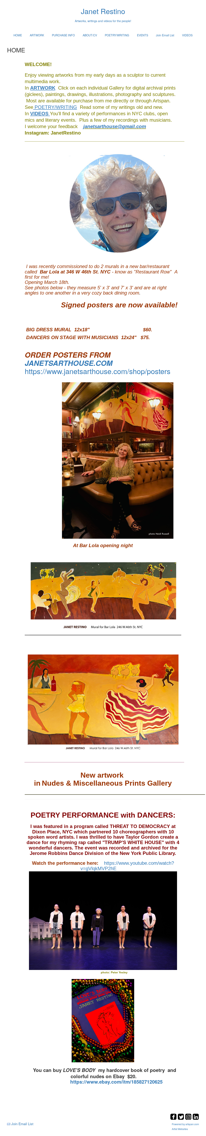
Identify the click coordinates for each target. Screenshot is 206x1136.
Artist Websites (180, 1129)
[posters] (111, 355)
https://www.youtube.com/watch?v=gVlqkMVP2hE (103, 865)
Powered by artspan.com (185, 1124)
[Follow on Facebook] (174, 1118)
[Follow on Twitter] (181, 1118)
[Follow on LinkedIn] (196, 1118)
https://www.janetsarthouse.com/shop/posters (97, 371)
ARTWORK (37, 35)
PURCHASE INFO (63, 35)
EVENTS (142, 35)
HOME (17, 35)
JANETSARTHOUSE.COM (68, 363)
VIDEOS (187, 35)
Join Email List (165, 35)
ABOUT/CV (90, 35)
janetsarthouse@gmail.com (114, 126)
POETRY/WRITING (117, 35)
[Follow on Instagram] (189, 1118)
